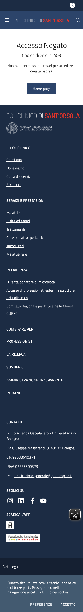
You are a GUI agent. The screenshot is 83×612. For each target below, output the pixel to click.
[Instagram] (10, 500)
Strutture (13, 184)
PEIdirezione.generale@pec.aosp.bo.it (43, 475)
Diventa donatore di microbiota (30, 282)
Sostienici (15, 367)
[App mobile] (10, 524)
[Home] (44, 20)
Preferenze (41, 604)
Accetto (68, 604)
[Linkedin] (21, 500)
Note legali (11, 566)
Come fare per (19, 329)
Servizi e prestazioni (25, 200)
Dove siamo (15, 168)
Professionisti (19, 341)
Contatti (14, 422)
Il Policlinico (18, 147)
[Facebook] (32, 500)
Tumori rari (15, 246)
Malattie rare (16, 254)
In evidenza (16, 270)
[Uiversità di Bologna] (41, 128)
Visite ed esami (18, 221)
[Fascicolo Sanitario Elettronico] (23, 537)
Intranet (14, 393)
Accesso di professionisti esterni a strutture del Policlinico (40, 293)
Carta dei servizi (19, 176)
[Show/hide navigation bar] (7, 20)
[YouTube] (43, 500)
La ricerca (16, 354)
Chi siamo (14, 159)
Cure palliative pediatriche (26, 237)
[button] (78, 20)
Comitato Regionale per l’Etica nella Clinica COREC (39, 309)
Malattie (13, 212)
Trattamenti (15, 229)
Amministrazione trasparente (34, 380)
